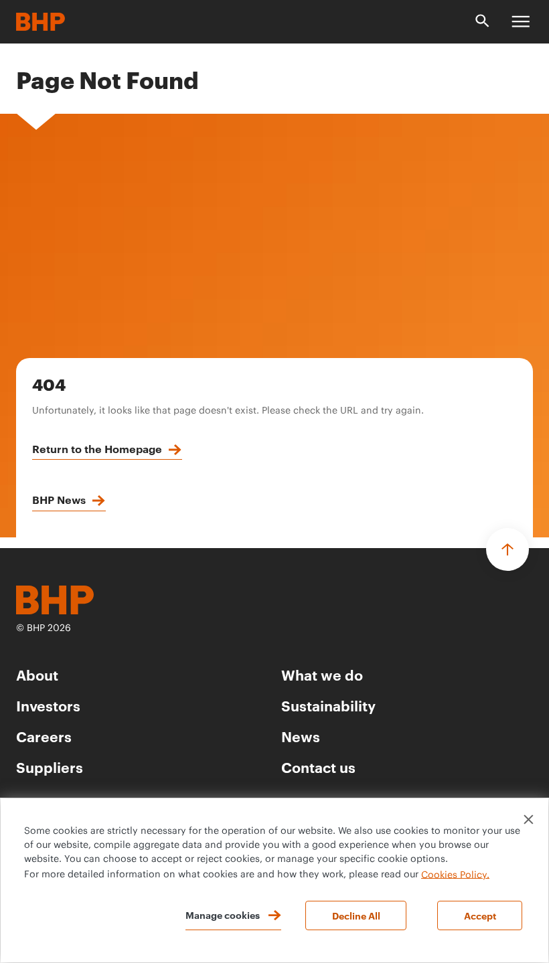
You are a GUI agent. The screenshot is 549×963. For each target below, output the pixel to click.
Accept (480, 915)
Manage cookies (222, 914)
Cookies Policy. (455, 874)
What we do (322, 674)
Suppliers (49, 766)
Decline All (356, 915)
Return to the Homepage (97, 448)
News (300, 736)
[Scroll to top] (507, 549)
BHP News (59, 499)
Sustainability (328, 705)
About (37, 674)
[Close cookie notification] (529, 819)
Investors (48, 705)
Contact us (318, 766)
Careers (44, 736)
